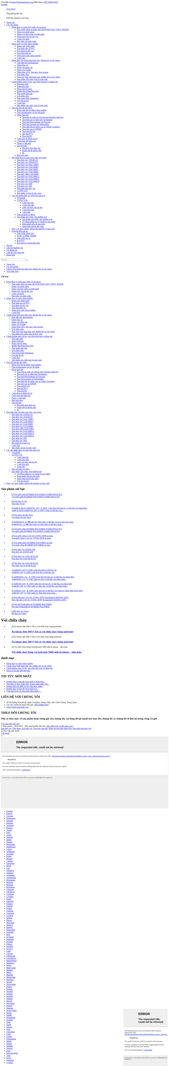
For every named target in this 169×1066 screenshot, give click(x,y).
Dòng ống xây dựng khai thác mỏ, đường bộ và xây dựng (36, 60)
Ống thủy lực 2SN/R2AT (27, 162)
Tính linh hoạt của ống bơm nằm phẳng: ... (24, 691)
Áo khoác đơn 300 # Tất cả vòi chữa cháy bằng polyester (42, 631)
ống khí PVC (27, 134)
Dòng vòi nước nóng (25, 32)
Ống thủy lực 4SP (24, 186)
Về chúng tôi (11, 250)
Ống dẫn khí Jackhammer (27, 63)
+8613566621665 (50, 2)
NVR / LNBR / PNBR (26, 236)
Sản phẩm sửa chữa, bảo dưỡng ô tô (32, 217)
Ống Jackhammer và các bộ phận (31, 112)
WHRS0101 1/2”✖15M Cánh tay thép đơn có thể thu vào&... (37, 524)
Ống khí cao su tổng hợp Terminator (37, 120)
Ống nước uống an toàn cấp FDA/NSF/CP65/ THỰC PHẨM (43, 29)
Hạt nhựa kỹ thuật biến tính (28, 243)
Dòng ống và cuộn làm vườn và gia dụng (29, 27)
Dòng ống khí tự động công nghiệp (31, 110)
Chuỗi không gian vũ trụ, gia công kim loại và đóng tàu (35, 82)
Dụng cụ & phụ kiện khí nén (18, 671)
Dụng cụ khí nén (24, 143)
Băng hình (10, 255)
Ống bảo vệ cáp (18, 504)
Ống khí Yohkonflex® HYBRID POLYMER (31, 607)
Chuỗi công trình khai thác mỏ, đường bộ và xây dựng (29, 269)
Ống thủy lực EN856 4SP (22, 552)
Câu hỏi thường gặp (14, 248)
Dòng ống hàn (23, 86)
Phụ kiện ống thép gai (31, 148)
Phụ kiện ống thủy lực (26, 188)
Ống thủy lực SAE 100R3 (28, 165)
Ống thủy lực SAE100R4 (27, 167)
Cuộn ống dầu (28, 205)
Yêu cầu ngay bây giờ (10, 724)
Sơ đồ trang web (66, 726)
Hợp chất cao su (23, 238)
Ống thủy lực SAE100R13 (28, 179)
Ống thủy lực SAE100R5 (27, 169)
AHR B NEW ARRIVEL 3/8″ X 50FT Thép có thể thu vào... (37, 510)
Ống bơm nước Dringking (28, 98)
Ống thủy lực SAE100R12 (28, 177)
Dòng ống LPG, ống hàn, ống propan (32, 72)
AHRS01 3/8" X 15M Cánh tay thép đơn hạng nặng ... (34, 593)
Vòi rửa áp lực (23, 101)
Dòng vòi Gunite (24, 70)
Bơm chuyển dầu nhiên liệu (60, 728)
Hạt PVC (21, 241)
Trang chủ (10, 22)
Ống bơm (17, 728)
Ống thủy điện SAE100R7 (28, 174)
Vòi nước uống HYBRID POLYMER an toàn (31, 545)
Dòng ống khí (23, 115)
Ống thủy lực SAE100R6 (27, 172)
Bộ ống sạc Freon (19, 613)
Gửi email (5, 733)
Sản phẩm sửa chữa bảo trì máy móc (27, 360)
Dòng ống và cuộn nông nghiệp (25, 44)
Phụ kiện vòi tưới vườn (26, 41)
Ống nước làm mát (24, 94)
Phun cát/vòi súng (24, 89)
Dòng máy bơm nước (26, 46)
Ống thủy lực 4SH (24, 184)
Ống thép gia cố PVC (26, 48)
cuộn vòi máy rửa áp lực (32, 207)
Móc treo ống (22, 155)
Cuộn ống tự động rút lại (27, 139)
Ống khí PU (27, 136)
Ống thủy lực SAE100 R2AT (24, 565)
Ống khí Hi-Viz (28, 131)
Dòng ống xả (22, 65)
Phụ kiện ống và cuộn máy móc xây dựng (29, 158)
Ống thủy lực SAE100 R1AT (24, 559)
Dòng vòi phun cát (24, 67)
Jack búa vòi (27, 728)
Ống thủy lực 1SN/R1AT (27, 160)
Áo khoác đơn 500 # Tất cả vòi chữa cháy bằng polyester (42, 641)
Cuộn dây (26, 212)
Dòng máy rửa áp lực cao (27, 37)
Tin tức (9, 245)
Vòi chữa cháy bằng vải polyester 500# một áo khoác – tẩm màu (46, 652)
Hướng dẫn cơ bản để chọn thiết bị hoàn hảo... (25, 682)
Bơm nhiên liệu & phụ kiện (33, 224)
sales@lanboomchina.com (22, 2)
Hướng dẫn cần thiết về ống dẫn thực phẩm (24, 686)
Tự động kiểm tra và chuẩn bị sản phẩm (38, 222)
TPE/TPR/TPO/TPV (25, 233)
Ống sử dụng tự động (26, 214)
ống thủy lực (6, 728)
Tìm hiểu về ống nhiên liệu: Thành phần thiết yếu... (27, 684)
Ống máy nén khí (40, 728)
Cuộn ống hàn (28, 210)
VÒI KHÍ (21, 198)
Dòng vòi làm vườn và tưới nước (30, 34)
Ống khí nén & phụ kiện (22, 108)
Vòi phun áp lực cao (25, 51)
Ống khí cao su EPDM (31, 129)
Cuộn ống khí (28, 203)
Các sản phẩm (12, 25)
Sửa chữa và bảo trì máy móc (29, 193)
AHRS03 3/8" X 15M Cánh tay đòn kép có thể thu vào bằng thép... (40, 586)
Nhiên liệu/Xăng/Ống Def (28, 91)
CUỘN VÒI (22, 191)
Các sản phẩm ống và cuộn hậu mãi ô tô (28, 195)
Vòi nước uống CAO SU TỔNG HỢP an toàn (31, 538)
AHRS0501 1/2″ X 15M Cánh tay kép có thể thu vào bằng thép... (39, 579)
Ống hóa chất (22, 84)
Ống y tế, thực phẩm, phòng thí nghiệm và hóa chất (33, 229)
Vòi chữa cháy (23, 75)
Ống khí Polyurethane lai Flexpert (36, 122)
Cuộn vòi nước (23, 39)
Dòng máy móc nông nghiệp (29, 56)
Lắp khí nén (22, 146)
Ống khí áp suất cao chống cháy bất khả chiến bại (37, 372)
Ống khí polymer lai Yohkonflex (35, 124)
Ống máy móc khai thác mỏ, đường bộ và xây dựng (38, 77)
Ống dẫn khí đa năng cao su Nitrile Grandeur (41, 127)
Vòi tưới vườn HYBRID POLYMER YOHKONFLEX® (36, 497)
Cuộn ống (21, 58)
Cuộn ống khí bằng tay (26, 141)
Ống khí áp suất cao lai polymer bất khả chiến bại (42, 117)
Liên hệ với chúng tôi (15, 252)
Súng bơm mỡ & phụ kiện (33, 226)
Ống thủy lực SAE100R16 (28, 181)
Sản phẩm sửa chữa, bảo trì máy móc (32, 79)
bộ (23, 153)
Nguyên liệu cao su (20, 231)
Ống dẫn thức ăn (24, 53)
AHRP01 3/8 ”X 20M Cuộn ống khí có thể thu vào (33, 572)
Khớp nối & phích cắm (31, 150)
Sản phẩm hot (52, 726)
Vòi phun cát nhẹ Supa (21, 517)
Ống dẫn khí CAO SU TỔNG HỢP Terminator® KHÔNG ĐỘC (39, 600)
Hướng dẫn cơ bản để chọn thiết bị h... (22, 689)
